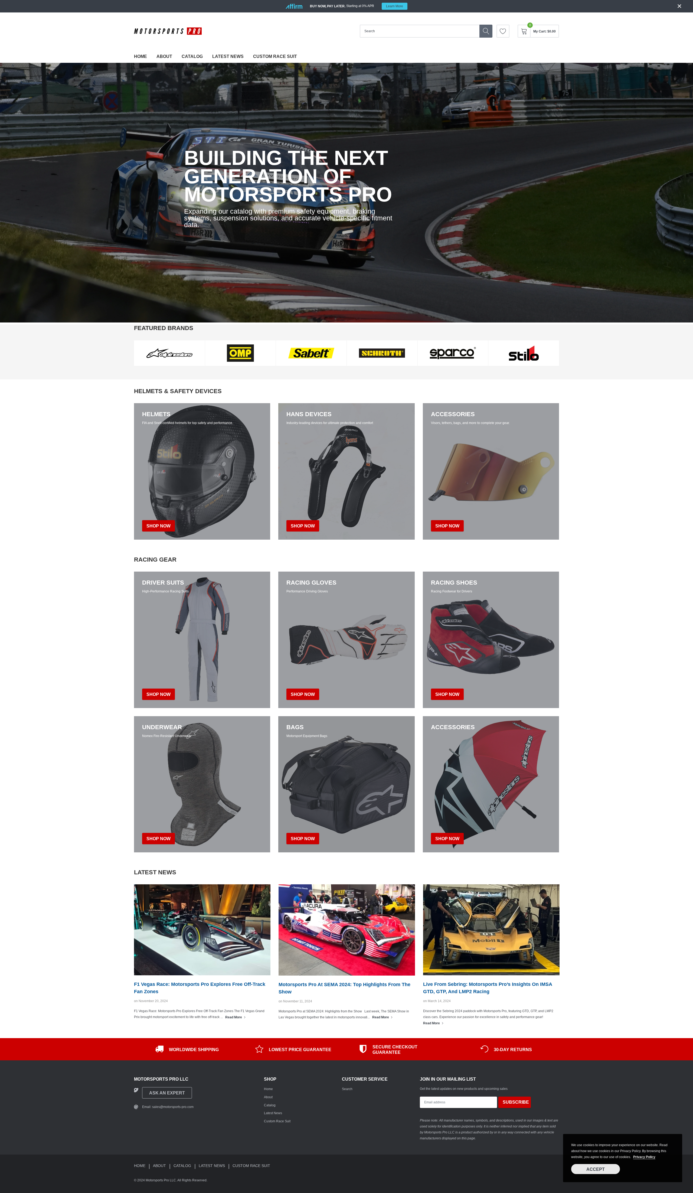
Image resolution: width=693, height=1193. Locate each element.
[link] (502, 31)
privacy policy (644, 1157)
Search (347, 1089)
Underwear (162, 727)
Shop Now (158, 694)
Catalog (192, 56)
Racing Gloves (311, 583)
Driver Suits (163, 583)
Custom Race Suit (275, 56)
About (164, 56)
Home (140, 56)
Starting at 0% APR (356, 6)
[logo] (168, 31)
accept (595, 1169)
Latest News (228, 56)
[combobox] (419, 31)
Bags (295, 727)
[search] (485, 31)
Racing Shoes (454, 583)
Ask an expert (167, 1093)
